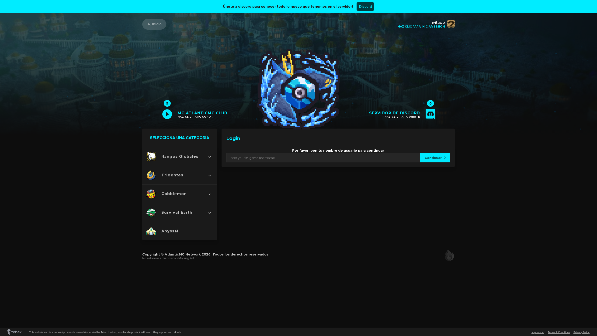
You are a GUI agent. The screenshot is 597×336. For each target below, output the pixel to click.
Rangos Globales (179, 156)
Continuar (433, 158)
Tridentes (172, 175)
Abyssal (169, 231)
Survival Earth (176, 212)
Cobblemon (174, 194)
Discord (365, 6)
